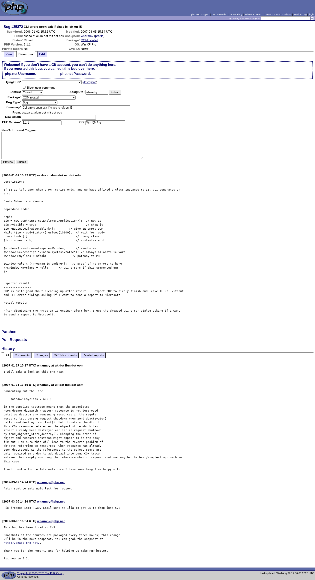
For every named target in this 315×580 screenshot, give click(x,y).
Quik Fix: (13, 82)
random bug (300, 14)
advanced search (254, 14)
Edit (42, 54)
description (89, 82)
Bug (6, 26)
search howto (273, 14)
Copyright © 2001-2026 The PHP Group (40, 573)
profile (99, 36)
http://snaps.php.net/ (22, 542)
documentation (219, 14)
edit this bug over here (75, 68)
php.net (195, 14)
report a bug (236, 14)
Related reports (93, 355)
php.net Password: (75, 74)
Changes (42, 355)
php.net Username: (20, 74)
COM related (89, 40)
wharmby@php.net (51, 482)
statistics (287, 14)
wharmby (87, 36)
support (205, 14)
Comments (22, 355)
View (9, 54)
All (7, 355)
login (311, 14)
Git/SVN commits (65, 355)
